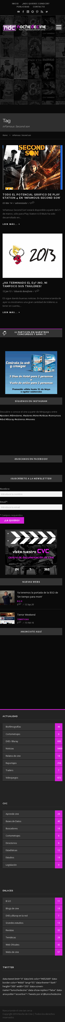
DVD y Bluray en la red (17, 915)
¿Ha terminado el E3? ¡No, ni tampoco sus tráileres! (25, 284)
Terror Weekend (26, 614)
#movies (30, 419)
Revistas (10, 930)
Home (5, 135)
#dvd (2, 419)
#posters (5, 415)
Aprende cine (12, 813)
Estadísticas (11, 850)
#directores (16, 415)
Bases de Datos (13, 821)
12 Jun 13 (7, 291)
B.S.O (19, 601)
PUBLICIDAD (23, 6)
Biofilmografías (13, 726)
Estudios (10, 857)
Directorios (11, 843)
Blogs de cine (12, 908)
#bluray (10, 419)
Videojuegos (12, 777)
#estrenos (20, 419)
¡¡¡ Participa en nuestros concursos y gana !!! (32, 333)
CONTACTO (39, 6)
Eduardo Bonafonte (23, 291)
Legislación (11, 864)
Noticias (10, 748)
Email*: (4, 501)
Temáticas (23, 619)
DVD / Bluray (12, 741)
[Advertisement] (32, 72)
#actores (28, 415)
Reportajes (11, 763)
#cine (36, 415)
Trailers (9, 770)
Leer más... (10, 224)
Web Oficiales (12, 944)
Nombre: (5, 488)
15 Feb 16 (29, 622)
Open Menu (58, 27)
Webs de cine (12, 952)
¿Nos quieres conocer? (36, 3)
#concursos (55, 415)
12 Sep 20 (29, 604)
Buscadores (12, 828)
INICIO (15, 3)
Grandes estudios (14, 922)
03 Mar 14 (7, 203)
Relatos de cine (13, 755)
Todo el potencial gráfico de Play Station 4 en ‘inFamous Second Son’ (31, 196)
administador (21, 203)
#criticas (43, 415)
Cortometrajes (13, 734)
